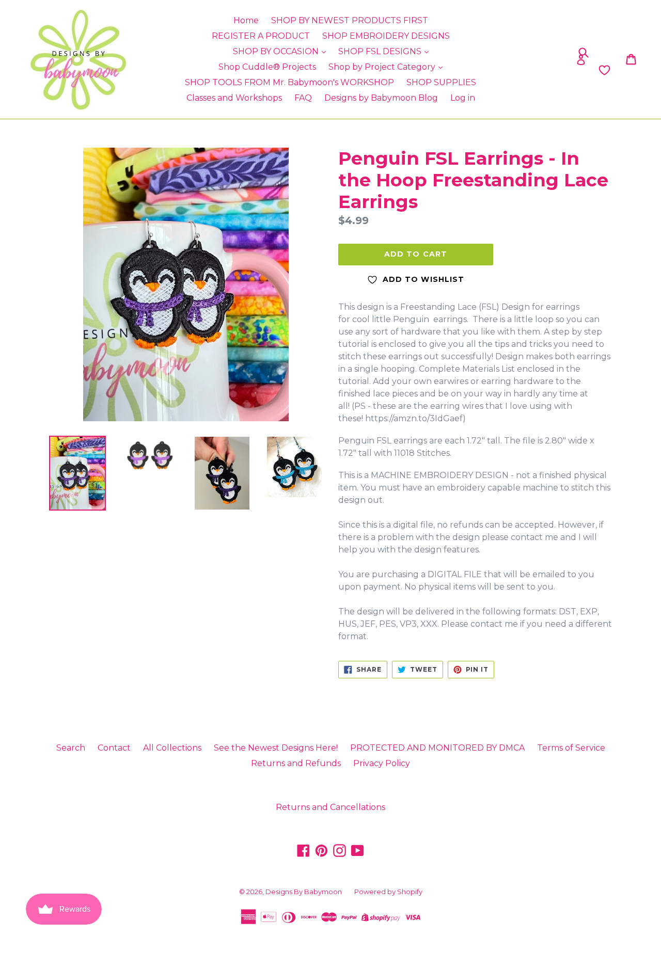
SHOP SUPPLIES (441, 82)
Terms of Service (571, 748)
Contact (114, 748)
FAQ (303, 98)
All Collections (172, 748)
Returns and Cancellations (330, 807)
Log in (462, 98)
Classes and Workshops (234, 98)
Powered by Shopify (388, 891)
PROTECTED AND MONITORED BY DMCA (437, 748)
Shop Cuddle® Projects (267, 67)
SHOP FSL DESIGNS (380, 51)
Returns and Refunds (296, 763)
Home (246, 20)
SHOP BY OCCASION (277, 51)
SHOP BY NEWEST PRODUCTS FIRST (349, 20)
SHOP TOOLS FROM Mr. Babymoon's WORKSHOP (289, 82)
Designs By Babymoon (303, 891)
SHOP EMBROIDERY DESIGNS (386, 36)
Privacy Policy (381, 763)
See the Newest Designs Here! (276, 748)
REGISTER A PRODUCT (261, 36)
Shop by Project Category (382, 67)
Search (70, 748)
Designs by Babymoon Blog (381, 98)
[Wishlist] (533, 70)
